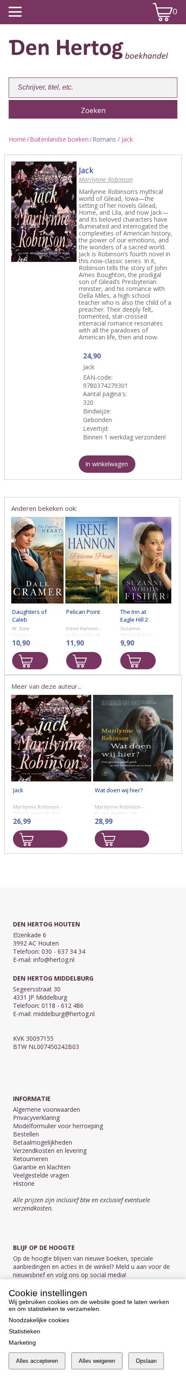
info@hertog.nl (53, 959)
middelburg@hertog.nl (64, 1014)
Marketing (22, 1342)
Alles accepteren (37, 1361)
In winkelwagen (106, 464)
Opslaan (146, 1361)
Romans (104, 139)
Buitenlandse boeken (59, 139)
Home (17, 139)
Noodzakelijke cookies (39, 1320)
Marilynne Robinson (106, 179)
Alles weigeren (97, 1361)
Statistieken (24, 1331)
